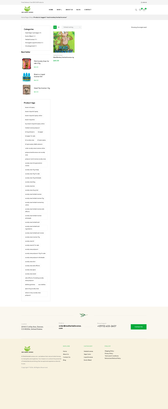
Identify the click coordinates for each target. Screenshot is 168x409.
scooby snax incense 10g (32, 237)
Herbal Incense (57, 55)
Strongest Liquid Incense (33, 43)
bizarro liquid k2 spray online (33, 115)
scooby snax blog (30, 182)
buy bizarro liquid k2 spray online (35, 124)
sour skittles (41, 284)
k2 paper (40, 132)
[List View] (58, 27)
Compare (66, 52)
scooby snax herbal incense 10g (34, 198)
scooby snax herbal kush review (34, 233)
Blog (78, 10)
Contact (87, 10)
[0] (140, 9)
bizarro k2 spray (30, 107)
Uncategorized (30, 46)
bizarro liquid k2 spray (31, 111)
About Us (69, 10)
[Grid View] (55, 27)
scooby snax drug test (31, 190)
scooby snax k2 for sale (32, 245)
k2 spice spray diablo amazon (33, 144)
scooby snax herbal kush (32, 222)
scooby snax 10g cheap (32, 170)
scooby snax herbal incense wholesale (33, 217)
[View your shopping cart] (144, 9)
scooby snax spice (30, 270)
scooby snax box (30, 186)
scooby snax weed (30, 274)
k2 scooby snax (29, 140)
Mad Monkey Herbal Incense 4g (63, 57)
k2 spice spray (41, 140)
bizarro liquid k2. (30, 120)
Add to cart (58, 52)
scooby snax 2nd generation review (33, 164)
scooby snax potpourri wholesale (35, 257)
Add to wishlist (62, 52)
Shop (59, 10)
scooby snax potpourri (31, 249)
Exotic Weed (29, 36)
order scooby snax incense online (35, 148)
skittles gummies (30, 284)
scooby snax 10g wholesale (33, 178)
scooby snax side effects (32, 266)
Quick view (70, 52)
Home (51, 10)
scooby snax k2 (29, 241)
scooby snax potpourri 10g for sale (35, 253)
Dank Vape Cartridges (32, 33)
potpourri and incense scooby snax (35, 159)
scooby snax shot (30, 261)
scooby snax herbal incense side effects (34, 210)
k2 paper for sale (30, 136)
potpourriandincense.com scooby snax (35, 154)
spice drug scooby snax (32, 288)
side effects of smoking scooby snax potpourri (34, 279)
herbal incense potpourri (32, 128)
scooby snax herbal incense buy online (34, 204)
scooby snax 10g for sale (32, 174)
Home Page (24, 17)
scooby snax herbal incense (33, 194)
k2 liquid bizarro (30, 132)
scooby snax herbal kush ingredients (32, 228)
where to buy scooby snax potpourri (33, 294)
